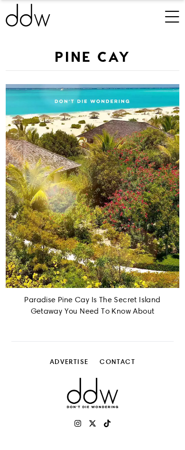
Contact (117, 361)
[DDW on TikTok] (107, 423)
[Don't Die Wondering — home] (60, 15)
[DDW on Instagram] (77, 423)
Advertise (69, 361)
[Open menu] (172, 15)
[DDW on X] (92, 423)
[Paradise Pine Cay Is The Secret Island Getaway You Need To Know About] (92, 186)
